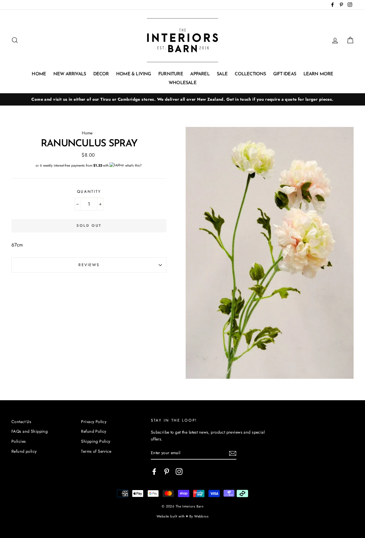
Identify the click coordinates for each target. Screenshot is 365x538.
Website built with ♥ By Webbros (182, 516)
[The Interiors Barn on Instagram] (179, 471)
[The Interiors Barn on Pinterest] (166, 471)
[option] (182, 99)
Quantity (89, 191)
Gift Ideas (284, 74)
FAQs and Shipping (29, 431)
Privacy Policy (93, 421)
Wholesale (182, 83)
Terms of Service (96, 451)
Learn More (318, 74)
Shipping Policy (95, 441)
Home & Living (133, 74)
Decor (101, 74)
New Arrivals (69, 74)
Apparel (199, 74)
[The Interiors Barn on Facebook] (154, 471)
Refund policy (24, 451)
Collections (250, 74)
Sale (222, 74)
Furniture (170, 74)
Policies (18, 441)
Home (39, 74)
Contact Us (21, 421)
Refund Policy (93, 431)
